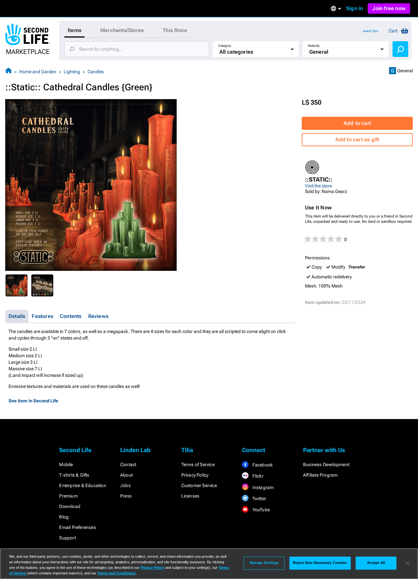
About (126, 475)
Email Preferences (77, 527)
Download (69, 506)
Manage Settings (264, 563)
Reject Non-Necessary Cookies (320, 563)
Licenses (190, 496)
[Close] (407, 563)
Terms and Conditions (116, 573)
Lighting (72, 71)
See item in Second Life (33, 400)
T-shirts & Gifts (74, 475)
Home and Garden (37, 71)
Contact (128, 464)
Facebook (262, 464)
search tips (370, 31)
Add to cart (357, 123)
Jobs (125, 485)
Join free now (389, 8)
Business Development (326, 464)
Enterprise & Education (82, 485)
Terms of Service (198, 464)
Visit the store (318, 185)
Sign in (354, 8)
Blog (64, 516)
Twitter (258, 498)
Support (67, 537)
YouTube (260, 509)
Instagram (262, 487)
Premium (68, 496)
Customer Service (199, 485)
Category (224, 45)
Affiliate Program (320, 475)
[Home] (8, 71)
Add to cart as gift (357, 139)
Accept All (376, 563)
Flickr (257, 476)
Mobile (66, 464)
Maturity (314, 45)
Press (126, 496)
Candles (96, 71)
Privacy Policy (195, 475)
